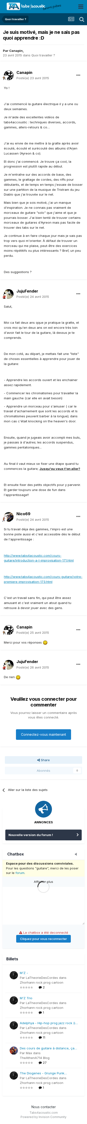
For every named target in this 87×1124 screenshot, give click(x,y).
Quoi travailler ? (43, 55)
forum (19, 873)
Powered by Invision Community (43, 1117)
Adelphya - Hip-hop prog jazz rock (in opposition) (48, 1023)
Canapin (16, 51)
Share (45, 760)
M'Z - (24, 973)
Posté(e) (32, 78)
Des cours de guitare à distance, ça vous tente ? (47, 1048)
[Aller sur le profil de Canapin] (9, 75)
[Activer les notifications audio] (77, 854)
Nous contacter (43, 1107)
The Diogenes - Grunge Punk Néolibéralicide (42, 1073)
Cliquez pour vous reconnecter (43, 939)
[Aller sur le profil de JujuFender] (9, 294)
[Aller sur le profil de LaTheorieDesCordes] (14, 975)
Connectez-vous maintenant (43, 734)
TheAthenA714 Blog (35, 1058)
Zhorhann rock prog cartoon (41, 982)
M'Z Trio (26, 998)
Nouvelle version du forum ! (30, 835)
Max (29, 1053)
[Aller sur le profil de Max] (14, 1050)
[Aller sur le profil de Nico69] (9, 517)
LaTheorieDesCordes (42, 978)
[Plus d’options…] (78, 75)
